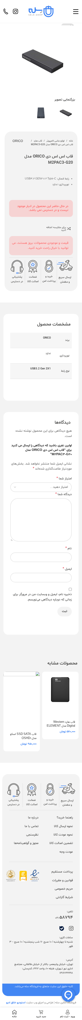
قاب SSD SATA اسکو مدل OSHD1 (23, 736)
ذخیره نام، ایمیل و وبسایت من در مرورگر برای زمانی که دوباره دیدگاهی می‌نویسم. (42, 597)
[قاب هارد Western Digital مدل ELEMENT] (60, 694)
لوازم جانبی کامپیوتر (55, 140)
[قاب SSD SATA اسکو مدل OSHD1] (21, 700)
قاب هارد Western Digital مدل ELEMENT (61, 724)
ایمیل (67, 569)
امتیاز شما (64, 478)
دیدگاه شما (63, 494)
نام (68, 548)
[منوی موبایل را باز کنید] (76, 11)
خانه (71, 140)
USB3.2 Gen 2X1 (40, 369)
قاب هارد (38, 140)
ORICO (18, 141)
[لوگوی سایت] (41, 11)
